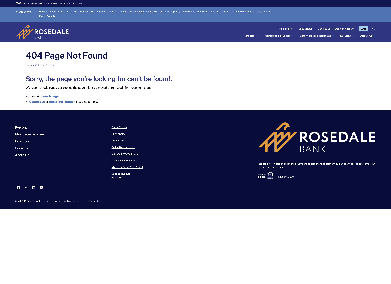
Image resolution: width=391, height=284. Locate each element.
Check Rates (305, 28)
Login (363, 28)
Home (29, 65)
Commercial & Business (315, 36)
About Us (366, 36)
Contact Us (324, 28)
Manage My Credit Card (125, 153)
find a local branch (62, 101)
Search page (50, 96)
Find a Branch (47, 16)
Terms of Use (93, 201)
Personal (249, 36)
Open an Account (344, 28)
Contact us (37, 101)
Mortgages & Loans (277, 36)
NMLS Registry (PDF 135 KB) (127, 167)
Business (22, 141)
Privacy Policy (52, 201)
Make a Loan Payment (124, 160)
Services (345, 36)
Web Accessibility (73, 201)
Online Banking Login (123, 147)
